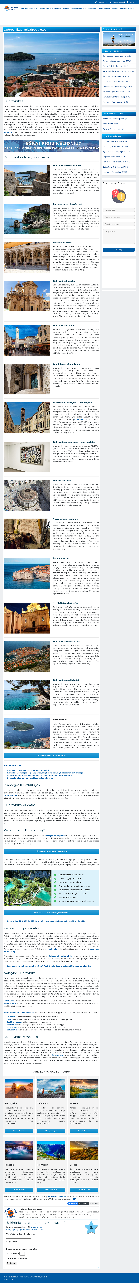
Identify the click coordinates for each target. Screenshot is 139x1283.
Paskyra (131, 2)
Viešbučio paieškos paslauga (115, 119)
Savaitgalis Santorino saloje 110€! (116, 97)
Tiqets (10, 1019)
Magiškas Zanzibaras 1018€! (114, 157)
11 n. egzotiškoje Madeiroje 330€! (117, 61)
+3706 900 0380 (102, 2)
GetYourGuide (10, 795)
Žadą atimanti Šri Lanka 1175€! (115, 167)
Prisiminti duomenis (17, 1258)
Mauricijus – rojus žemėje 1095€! (116, 162)
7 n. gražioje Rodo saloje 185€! (115, 66)
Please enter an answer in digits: (21, 1249)
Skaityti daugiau (19, 1131)
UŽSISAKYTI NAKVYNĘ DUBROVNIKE (51, 755)
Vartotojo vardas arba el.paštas (20, 1234)
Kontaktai (8, 1279)
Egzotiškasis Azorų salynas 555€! (116, 152)
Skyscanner (12, 1017)
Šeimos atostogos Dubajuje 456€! (117, 56)
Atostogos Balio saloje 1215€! (115, 172)
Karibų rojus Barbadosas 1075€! (116, 147)
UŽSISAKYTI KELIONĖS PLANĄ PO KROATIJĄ (51, 913)
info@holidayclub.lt (118, 2)
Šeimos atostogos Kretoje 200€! (116, 76)
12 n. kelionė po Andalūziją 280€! (117, 82)
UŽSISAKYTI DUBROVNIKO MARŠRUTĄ (51, 851)
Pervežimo (12, 1027)
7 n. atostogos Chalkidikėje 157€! (116, 92)
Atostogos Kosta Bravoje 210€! (115, 102)
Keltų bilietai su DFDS (112, 124)
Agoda (19, 1022)
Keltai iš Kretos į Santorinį (113, 129)
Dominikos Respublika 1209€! (115, 141)
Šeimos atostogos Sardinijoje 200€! (117, 87)
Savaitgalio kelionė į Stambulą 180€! (118, 71)
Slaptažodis (11, 1242)
